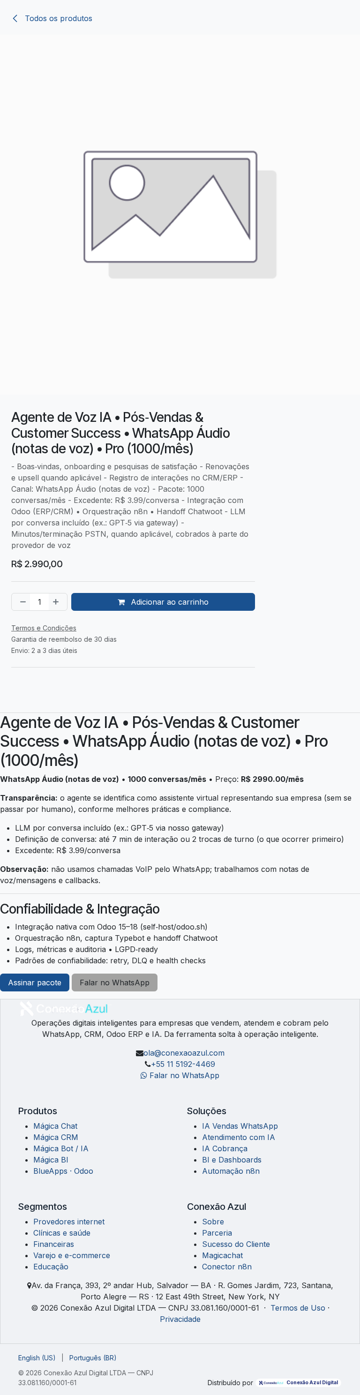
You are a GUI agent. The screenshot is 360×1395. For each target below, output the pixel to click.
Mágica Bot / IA (61, 1148)
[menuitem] (37, 1357)
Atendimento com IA (238, 1137)
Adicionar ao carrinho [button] (168, 602)
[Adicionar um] (57, 601)
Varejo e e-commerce (71, 1255)
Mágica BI (50, 1159)
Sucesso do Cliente (236, 1244)
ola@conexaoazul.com (184, 1053)
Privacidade (180, 1319)
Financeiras (53, 1244)
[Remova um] (21, 601)
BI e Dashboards (232, 1159)
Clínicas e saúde (61, 1233)
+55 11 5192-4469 (183, 1064)
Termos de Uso (297, 1307)
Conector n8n (227, 1266)
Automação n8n (231, 1171)
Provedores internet (69, 1221)
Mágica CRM (55, 1137)
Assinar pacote (34, 982)
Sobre (213, 1221)
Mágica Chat (55, 1126)
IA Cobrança (225, 1148)
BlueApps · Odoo (63, 1171)
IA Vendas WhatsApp (240, 1126)
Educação (50, 1266)
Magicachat (222, 1255)
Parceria (217, 1233)
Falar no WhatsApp (115, 982)
